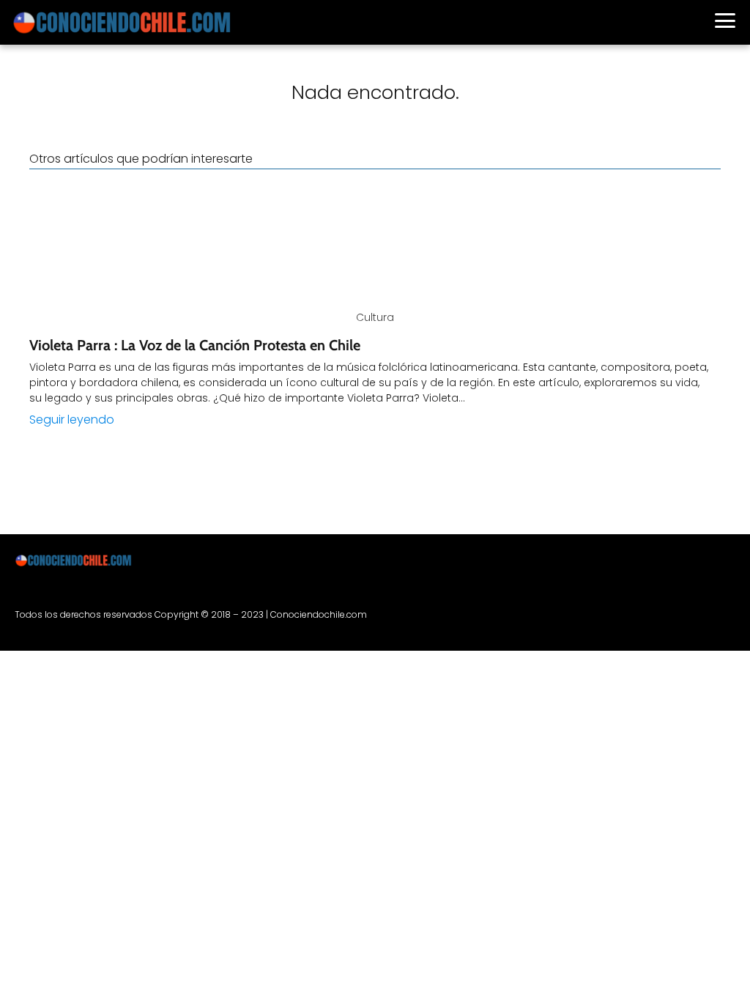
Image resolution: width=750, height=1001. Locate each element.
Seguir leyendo (71, 419)
